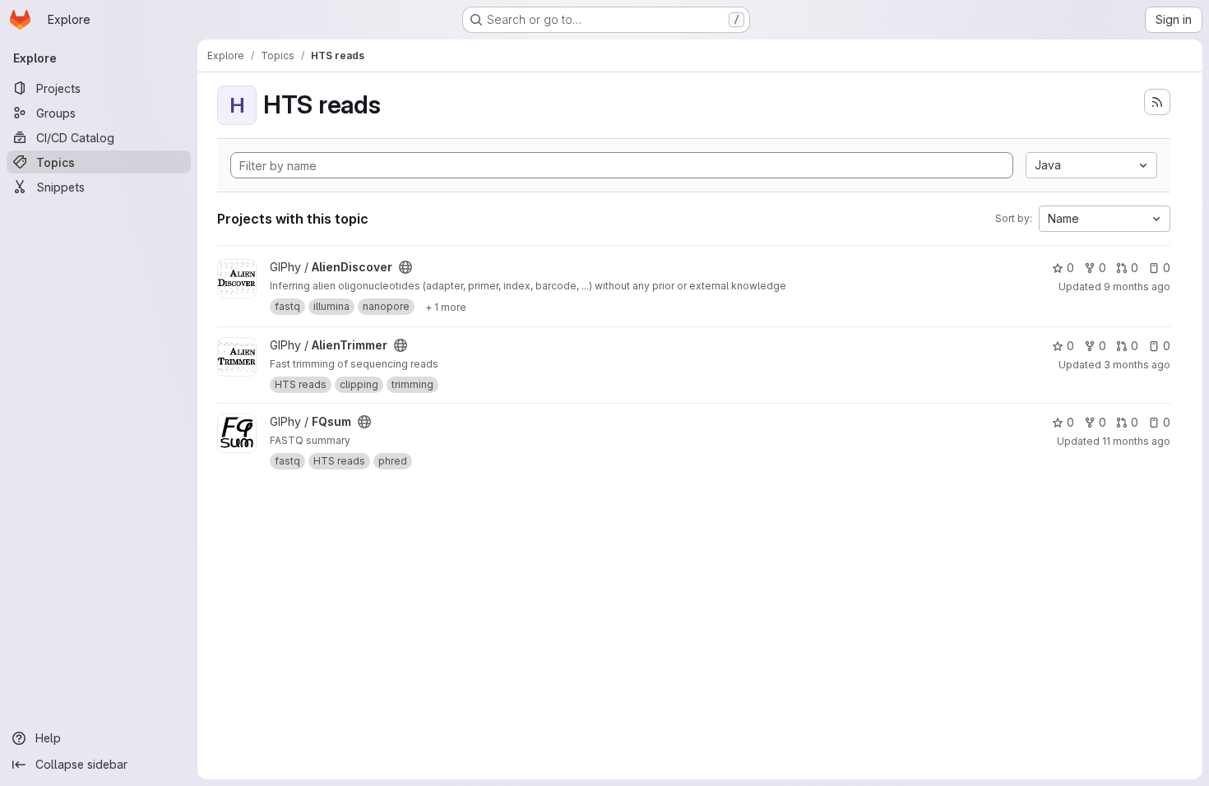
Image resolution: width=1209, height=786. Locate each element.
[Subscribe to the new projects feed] (1157, 102)
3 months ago (1137, 364)
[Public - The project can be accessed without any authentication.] (405, 267)
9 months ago (1137, 286)
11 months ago (1136, 441)
